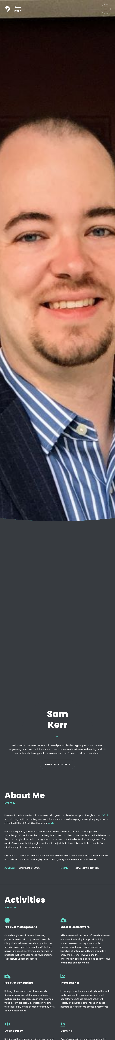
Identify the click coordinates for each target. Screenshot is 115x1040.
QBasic (105, 815)
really (51, 823)
